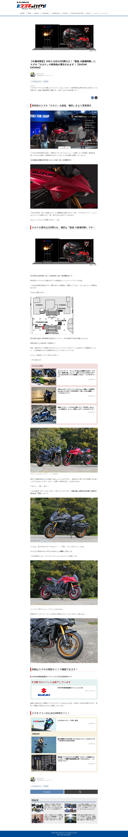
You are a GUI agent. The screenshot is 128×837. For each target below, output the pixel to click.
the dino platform (66, 835)
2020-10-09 (40, 73)
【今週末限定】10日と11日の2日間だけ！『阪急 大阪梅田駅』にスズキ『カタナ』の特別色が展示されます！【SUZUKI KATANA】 (63, 64)
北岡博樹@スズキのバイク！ (45, 75)
